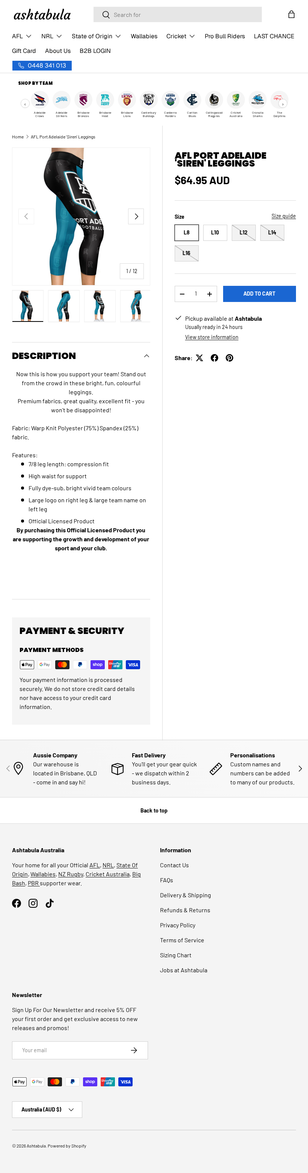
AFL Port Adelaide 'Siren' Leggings (63, 136)
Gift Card (24, 51)
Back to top (154, 810)
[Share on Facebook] (214, 357)
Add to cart (259, 293)
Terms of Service (182, 939)
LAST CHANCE (274, 36)
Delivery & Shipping (185, 894)
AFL (94, 864)
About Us (58, 51)
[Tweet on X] (199, 357)
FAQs (166, 879)
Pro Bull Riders (225, 36)
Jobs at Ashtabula (183, 969)
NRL (108, 864)
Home (18, 136)
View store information (212, 337)
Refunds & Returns (185, 909)
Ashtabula (36, 1145)
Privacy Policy (177, 924)
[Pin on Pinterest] (229, 357)
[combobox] (178, 14)
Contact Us (174, 864)
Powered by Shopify (67, 1145)
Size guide (284, 216)
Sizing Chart (176, 954)
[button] (291, 14)
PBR (34, 882)
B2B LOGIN (95, 51)
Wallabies (144, 36)
